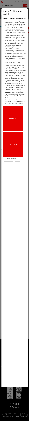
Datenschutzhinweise (8, 161)
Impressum (17, 161)
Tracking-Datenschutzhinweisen (15, 103)
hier (23, 30)
